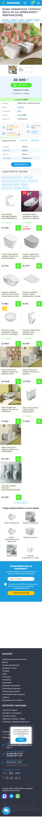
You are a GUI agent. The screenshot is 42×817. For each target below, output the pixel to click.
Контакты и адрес (9, 710)
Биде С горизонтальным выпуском (12, 539)
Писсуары (6, 677)
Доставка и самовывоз (11, 713)
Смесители (6, 683)
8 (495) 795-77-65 (15, 754)
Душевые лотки (9, 700)
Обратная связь (8, 737)
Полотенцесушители (11, 691)
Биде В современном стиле (30, 557)
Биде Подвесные (11, 523)
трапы (20, 700)
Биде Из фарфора (30, 523)
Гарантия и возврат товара (13, 719)
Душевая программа (11, 686)
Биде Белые (12, 556)
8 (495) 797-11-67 (14, 756)
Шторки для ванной (10, 665)
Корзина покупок (9, 732)
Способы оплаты (34, 132)
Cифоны (5, 697)
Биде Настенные (30, 537)
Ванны (5, 662)
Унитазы (5, 671)
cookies (21, 736)
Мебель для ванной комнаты (14, 659)
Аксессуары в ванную (11, 688)
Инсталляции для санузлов (13, 694)
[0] (34, 4)
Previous (2, 44)
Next (40, 44)
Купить (22, 85)
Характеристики (9, 141)
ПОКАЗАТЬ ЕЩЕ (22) (20, 164)
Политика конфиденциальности (16, 722)
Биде (4, 674)
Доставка (35, 140)
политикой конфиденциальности (23, 587)
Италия (20, 115)
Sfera (19, 111)
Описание (23, 140)
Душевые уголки (9, 668)
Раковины (6, 680)
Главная (5, 20)
